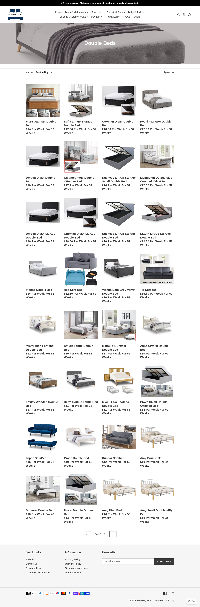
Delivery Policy (73, 563)
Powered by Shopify (165, 600)
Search (30, 559)
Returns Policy (73, 572)
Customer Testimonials (38, 572)
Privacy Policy (72, 559)
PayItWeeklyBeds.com (145, 600)
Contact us (32, 563)
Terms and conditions (76, 568)
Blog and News (34, 568)
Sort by (29, 73)
